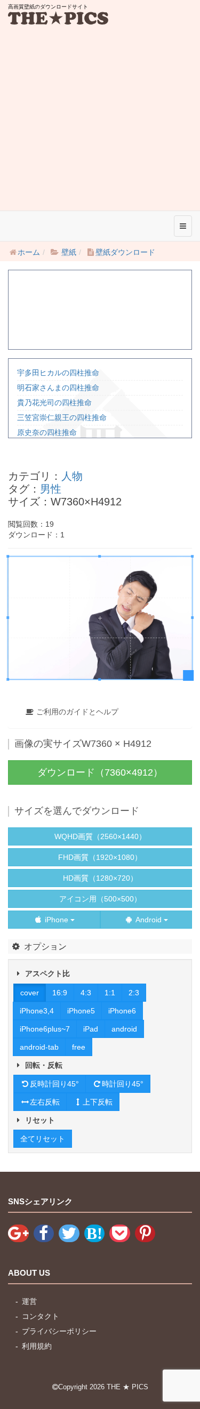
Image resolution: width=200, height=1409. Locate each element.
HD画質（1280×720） (100, 878)
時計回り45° (122, 1084)
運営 (29, 1301)
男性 (50, 489)
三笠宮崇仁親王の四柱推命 (62, 417)
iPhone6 (122, 1011)
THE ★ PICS (127, 1387)
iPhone (56, 919)
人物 (72, 476)
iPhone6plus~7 (45, 1029)
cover (29, 992)
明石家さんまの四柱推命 (58, 387)
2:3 (134, 992)
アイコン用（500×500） (100, 899)
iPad (90, 1029)
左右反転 (45, 1102)
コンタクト (40, 1316)
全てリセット (42, 1138)
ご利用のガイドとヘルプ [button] (76, 711)
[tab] (100, 712)
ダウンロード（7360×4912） (100, 772)
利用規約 (37, 1346)
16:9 (59, 992)
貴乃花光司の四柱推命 (54, 402)
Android (149, 919)
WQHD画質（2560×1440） (100, 836)
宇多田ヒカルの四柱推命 (58, 372)
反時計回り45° (54, 1084)
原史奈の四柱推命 (47, 432)
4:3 (86, 992)
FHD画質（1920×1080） (100, 857)
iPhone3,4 (37, 1011)
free (78, 1047)
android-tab (39, 1047)
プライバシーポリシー (59, 1331)
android (124, 1029)
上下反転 (98, 1102)
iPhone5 (81, 1011)
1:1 (110, 992)
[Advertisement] (100, 105)
